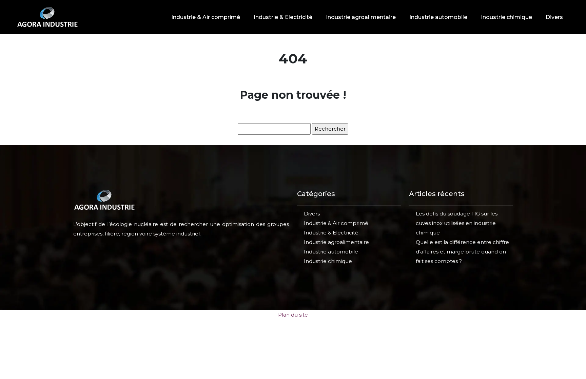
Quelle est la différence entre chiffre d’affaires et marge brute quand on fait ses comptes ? (462, 251)
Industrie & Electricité (283, 17)
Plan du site (293, 314)
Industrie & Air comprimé (205, 17)
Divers (554, 17)
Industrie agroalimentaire (361, 17)
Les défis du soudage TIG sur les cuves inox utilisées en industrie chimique (456, 223)
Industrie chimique (506, 17)
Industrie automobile (438, 17)
